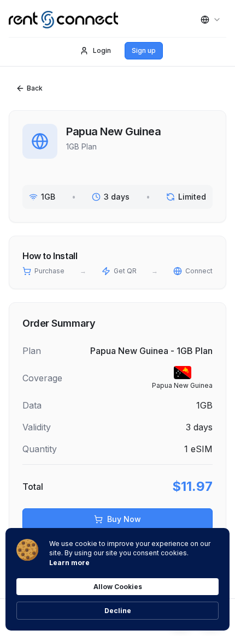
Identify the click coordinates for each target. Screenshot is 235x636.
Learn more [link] (69, 563)
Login (102, 50)
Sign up (144, 50)
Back (35, 88)
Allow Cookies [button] (117, 587)
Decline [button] (117, 611)
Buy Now (124, 519)
